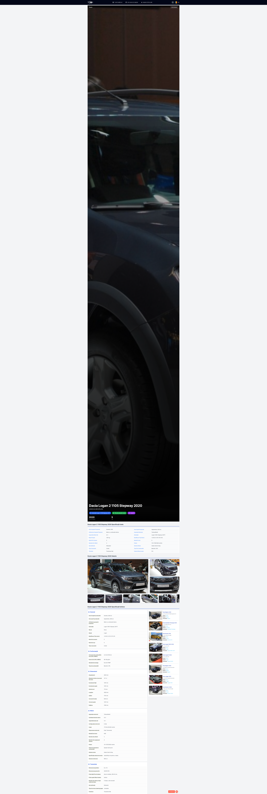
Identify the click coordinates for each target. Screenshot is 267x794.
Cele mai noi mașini (132, 2)
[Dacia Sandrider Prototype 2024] (155, 625)
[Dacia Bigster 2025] (155, 615)
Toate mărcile (118, 2)
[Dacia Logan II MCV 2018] (155, 647)
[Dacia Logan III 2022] (155, 658)
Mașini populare (147, 2)
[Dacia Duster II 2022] (155, 690)
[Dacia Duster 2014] (155, 636)
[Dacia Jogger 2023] (155, 679)
